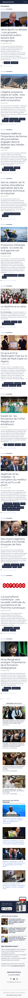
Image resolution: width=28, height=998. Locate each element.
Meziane (12, 169)
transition (17, 121)
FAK (5, 444)
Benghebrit (7, 688)
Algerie (6, 119)
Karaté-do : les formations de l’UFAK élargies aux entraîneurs (13, 420)
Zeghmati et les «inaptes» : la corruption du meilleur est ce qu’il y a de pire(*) (13, 479)
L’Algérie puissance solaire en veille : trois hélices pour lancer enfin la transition (13, 96)
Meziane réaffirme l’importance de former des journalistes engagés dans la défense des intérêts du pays (14, 140)
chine (23, 383)
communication (8, 167)
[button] (24, 2)
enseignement (16, 688)
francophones (15, 564)
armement (17, 383)
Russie (19, 385)
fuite (20, 322)
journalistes (6, 169)
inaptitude (5, 507)
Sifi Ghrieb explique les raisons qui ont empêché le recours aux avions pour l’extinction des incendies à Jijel (13, 722)
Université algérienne (8, 323)
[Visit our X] (17, 979)
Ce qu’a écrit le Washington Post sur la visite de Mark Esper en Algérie (14, 357)
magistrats (12, 507)
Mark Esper (12, 385)
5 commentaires (13, 748)
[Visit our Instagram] (14, 979)
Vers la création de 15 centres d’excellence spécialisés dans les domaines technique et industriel (13, 188)
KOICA (4, 277)
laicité (19, 566)
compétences (8, 503)
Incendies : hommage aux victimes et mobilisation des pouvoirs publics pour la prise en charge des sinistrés (14, 745)
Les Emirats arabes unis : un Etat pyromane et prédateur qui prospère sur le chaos (13, 791)
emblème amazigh (7, 505)
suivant (8, 698)
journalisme (6, 630)
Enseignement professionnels (12, 213)
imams (14, 566)
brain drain (7, 322)
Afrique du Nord (8, 383)
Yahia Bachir (14, 62)
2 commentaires (7, 66)
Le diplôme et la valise (13, 306)
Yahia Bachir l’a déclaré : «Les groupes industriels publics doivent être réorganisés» (14, 35)
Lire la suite (15, 59)
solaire (11, 121)
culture (23, 503)
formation (7, 62)
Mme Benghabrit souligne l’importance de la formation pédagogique (13, 663)
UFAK (23, 444)
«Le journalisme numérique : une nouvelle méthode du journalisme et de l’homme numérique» (13, 602)
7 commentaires (13, 793)
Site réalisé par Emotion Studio (14, 995)
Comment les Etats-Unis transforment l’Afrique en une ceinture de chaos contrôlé (14, 768)
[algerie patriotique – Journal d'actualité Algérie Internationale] (8, 2)
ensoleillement (14, 119)
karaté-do (17, 444)
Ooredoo (13, 630)
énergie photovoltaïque (10, 275)
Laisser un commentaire (9, 124)
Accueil (3, 9)
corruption (16, 503)
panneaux (5, 121)
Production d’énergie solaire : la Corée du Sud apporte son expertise (13, 249)
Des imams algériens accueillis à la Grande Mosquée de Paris (13, 542)
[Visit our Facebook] (11, 979)
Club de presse (8, 628)
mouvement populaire (13, 509)
